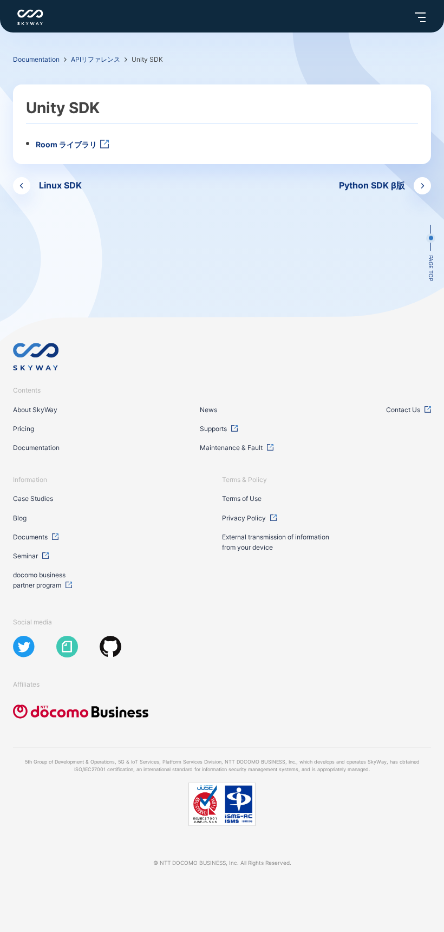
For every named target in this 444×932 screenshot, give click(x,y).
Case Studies (33, 498)
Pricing (23, 429)
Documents (30, 537)
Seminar (25, 556)
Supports (213, 429)
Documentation (36, 59)
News (208, 410)
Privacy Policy (244, 518)
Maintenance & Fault (231, 448)
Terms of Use (242, 498)
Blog (20, 518)
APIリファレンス (95, 59)
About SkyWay (35, 410)
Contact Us (403, 410)
